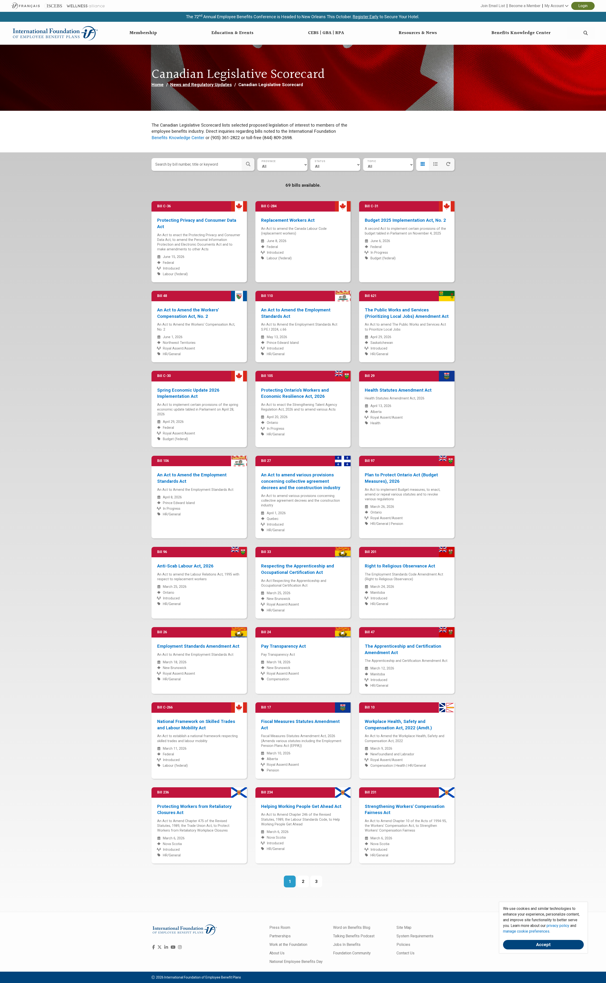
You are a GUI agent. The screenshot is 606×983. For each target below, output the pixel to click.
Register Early (366, 16)
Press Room (279, 927)
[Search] (586, 33)
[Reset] (448, 164)
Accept (543, 944)
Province (269, 161)
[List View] (435, 164)
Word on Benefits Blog (351, 927)
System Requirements (415, 936)
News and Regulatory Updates (201, 84)
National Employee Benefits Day (296, 961)
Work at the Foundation (288, 944)
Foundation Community (352, 953)
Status (320, 161)
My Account (554, 6)
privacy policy (558, 925)
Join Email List (493, 6)
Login (583, 6)
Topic (371, 161)
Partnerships (280, 936)
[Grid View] (422, 164)
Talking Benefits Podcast (353, 936)
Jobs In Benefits (347, 944)
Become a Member (524, 6)
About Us (277, 953)
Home (158, 84)
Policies (403, 944)
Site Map (404, 927)
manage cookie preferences (526, 931)
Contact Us (405, 953)
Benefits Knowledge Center (178, 137)
